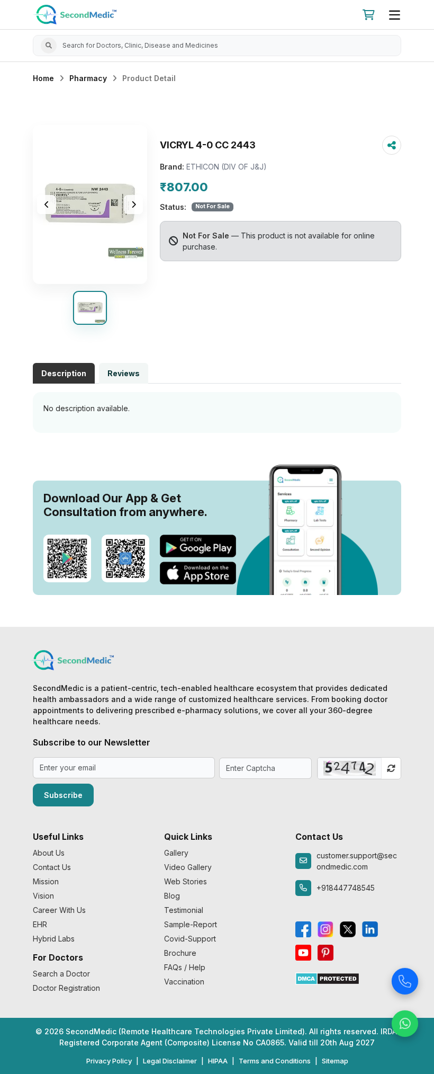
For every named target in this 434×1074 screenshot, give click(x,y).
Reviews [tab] (123, 373)
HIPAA (218, 1061)
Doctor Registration (66, 987)
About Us (49, 852)
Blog (172, 895)
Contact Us (52, 867)
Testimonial (183, 910)
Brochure (180, 952)
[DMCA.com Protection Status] (327, 977)
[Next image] (133, 204)
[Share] (391, 145)
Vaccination (184, 981)
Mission (46, 881)
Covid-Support (190, 938)
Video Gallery (188, 867)
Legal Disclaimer (170, 1061)
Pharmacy (88, 78)
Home (43, 78)
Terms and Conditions (275, 1061)
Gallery (176, 852)
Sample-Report (190, 924)
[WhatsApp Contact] (405, 1021)
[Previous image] (46, 204)
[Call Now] (405, 979)
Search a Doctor (61, 973)
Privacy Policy (109, 1061)
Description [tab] (63, 373)
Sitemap (335, 1061)
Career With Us (59, 910)
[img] (90, 204)
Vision (43, 895)
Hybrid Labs (54, 938)
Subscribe (63, 795)
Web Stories (185, 881)
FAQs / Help (184, 967)
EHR (40, 924)
